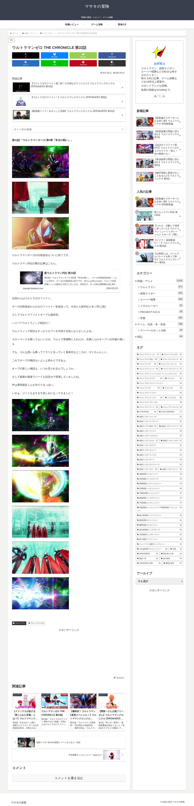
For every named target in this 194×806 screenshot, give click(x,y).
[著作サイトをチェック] (155, 96)
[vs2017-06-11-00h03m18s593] (40, 521)
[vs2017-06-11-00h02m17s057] (40, 450)
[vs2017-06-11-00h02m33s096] (40, 486)
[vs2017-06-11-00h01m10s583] (40, 415)
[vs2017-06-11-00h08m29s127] (40, 593)
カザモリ (159, 63)
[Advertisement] (69, 652)
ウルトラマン (20, 623)
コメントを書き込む (69, 778)
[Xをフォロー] (159, 96)
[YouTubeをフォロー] (163, 96)
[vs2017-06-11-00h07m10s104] (40, 197)
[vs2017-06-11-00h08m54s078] (40, 233)
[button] (112, 63)
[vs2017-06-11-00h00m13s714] (40, 161)
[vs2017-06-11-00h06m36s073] (40, 557)
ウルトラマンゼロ (37, 623)
